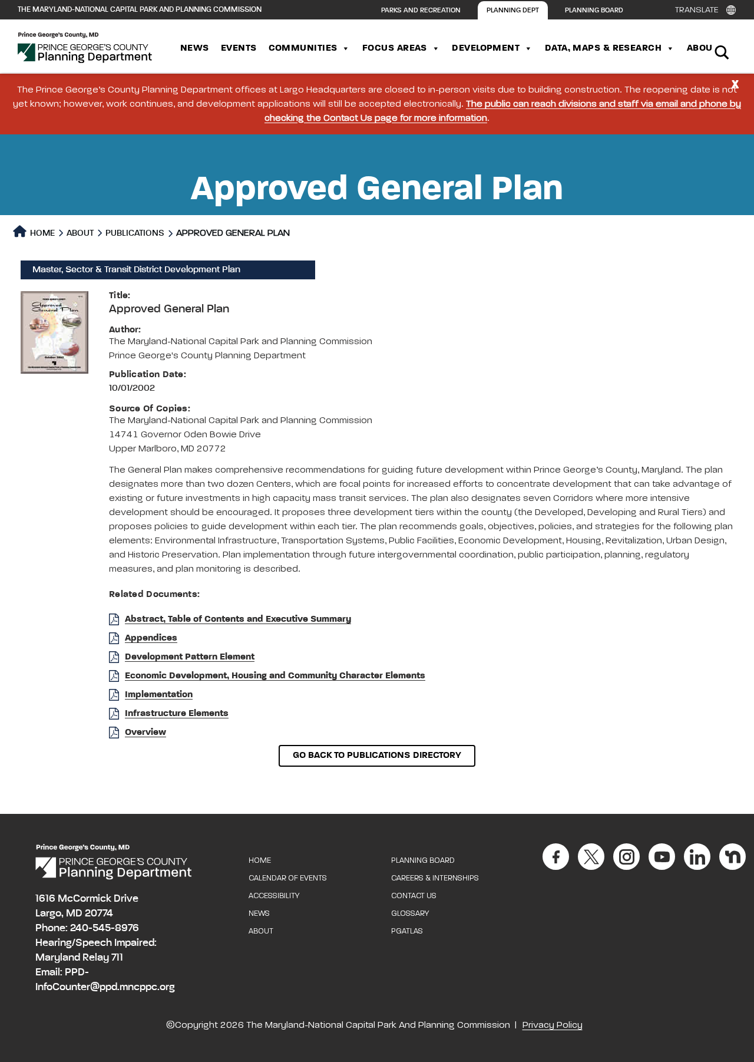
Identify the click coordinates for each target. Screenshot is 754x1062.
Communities (303, 48)
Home (41, 233)
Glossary (410, 914)
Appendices (151, 638)
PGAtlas (407, 931)
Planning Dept (513, 10)
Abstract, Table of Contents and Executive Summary (238, 619)
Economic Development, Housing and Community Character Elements (275, 676)
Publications (134, 233)
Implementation (159, 695)
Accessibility (274, 896)
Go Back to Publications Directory (377, 755)
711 (117, 957)
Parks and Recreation (421, 10)
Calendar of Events (288, 878)
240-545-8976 (104, 928)
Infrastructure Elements (177, 713)
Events (239, 48)
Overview (145, 732)
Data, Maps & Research (603, 48)
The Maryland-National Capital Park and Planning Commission (140, 10)
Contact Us (413, 896)
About (702, 48)
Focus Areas (394, 48)
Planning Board (594, 10)
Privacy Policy (552, 1025)
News (194, 48)
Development (486, 48)
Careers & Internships (435, 878)
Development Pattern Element (189, 657)
